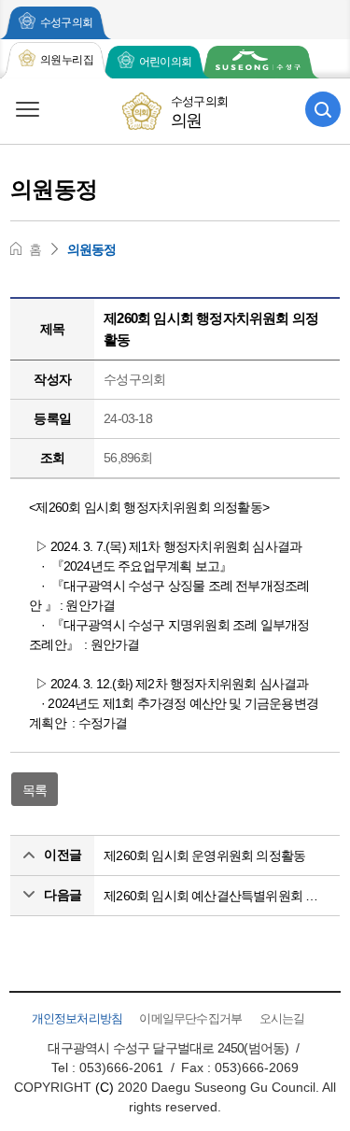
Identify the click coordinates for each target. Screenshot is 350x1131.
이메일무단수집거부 (190, 1018)
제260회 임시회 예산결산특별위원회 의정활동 (217, 895)
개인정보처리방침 (77, 1018)
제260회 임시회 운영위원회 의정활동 (204, 855)
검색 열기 (323, 109)
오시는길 (282, 1018)
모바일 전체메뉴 (27, 109)
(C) (104, 1087)
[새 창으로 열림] (258, 62)
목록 (34, 790)
